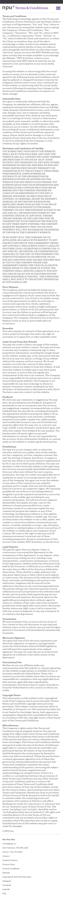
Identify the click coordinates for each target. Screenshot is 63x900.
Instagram (6, 881)
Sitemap (6, 873)
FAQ (4, 893)
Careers (5, 856)
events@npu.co (9, 843)
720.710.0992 (16, 852)
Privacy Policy (8, 864)
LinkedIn (6, 889)
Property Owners (9, 860)
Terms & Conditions (10, 868)
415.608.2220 (22, 848)
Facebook (6, 885)
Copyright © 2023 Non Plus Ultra (16, 877)
